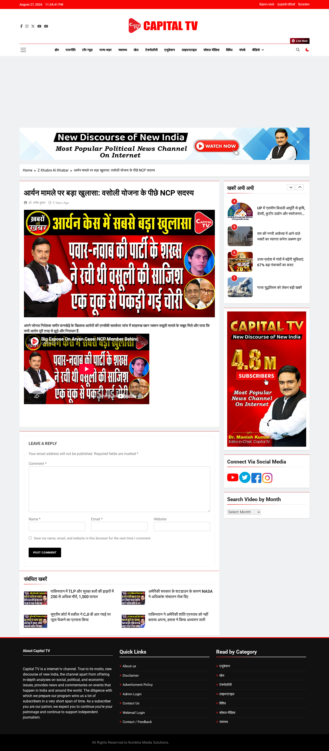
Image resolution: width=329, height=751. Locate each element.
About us (129, 666)
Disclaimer (131, 676)
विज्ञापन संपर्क (266, 4)
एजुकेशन (169, 50)
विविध (229, 50)
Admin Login (132, 694)
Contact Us (131, 703)
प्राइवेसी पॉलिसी (286, 4)
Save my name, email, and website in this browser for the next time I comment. (92, 538)
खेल (136, 50)
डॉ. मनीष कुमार (37, 202)
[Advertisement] (164, 91)
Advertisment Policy (138, 685)
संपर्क (242, 50)
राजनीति (70, 50)
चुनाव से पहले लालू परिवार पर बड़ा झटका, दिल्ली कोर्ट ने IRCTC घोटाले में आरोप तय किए (279, 290)
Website (160, 519)
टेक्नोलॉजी (151, 50)
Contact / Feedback (137, 722)
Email (97, 519)
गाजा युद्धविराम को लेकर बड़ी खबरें (279, 262)
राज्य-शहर (105, 50)
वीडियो (256, 50)
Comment (38, 463)
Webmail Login (134, 713)
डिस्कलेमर (304, 4)
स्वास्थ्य (122, 50)
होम (57, 50)
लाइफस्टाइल (189, 50)
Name (35, 519)
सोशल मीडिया (211, 50)
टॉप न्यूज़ (87, 50)
